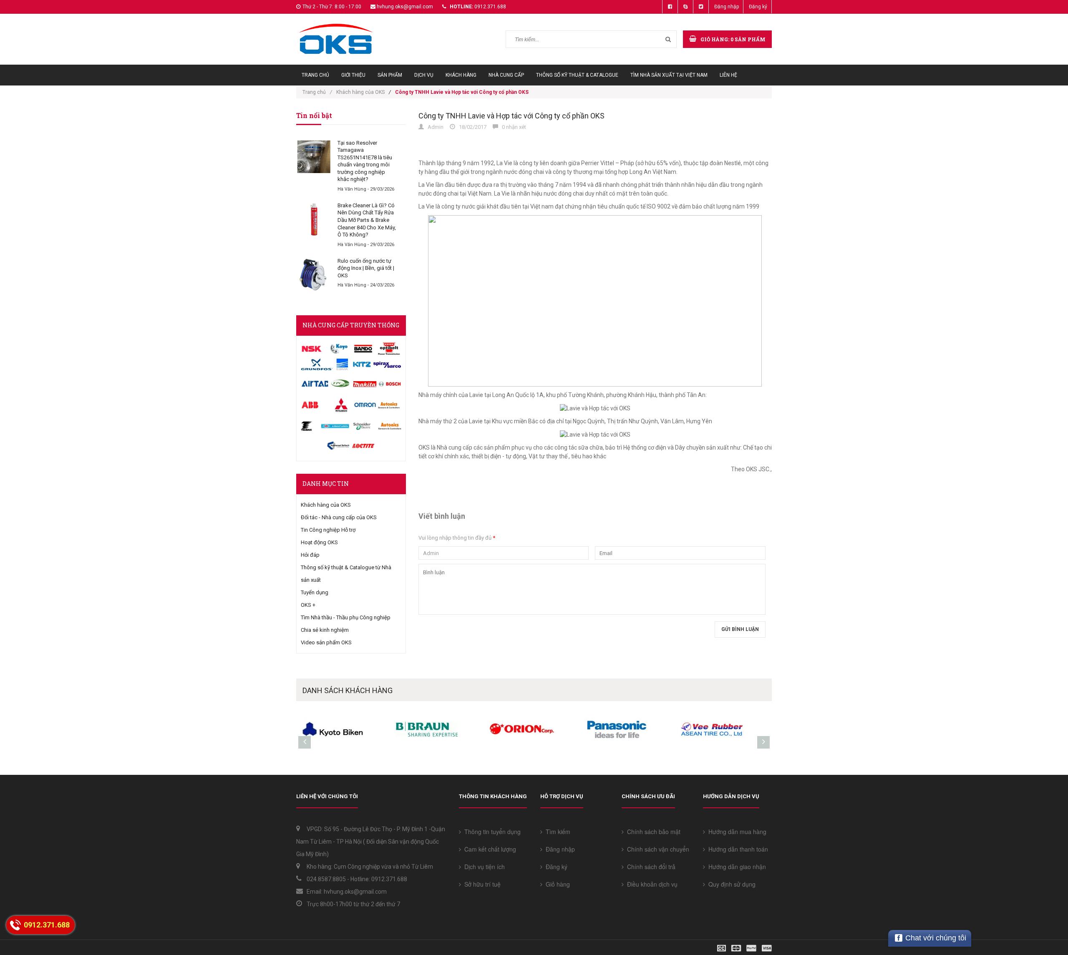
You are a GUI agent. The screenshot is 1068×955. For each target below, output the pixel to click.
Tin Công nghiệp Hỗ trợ (328, 530)
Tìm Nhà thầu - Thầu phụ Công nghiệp (345, 617)
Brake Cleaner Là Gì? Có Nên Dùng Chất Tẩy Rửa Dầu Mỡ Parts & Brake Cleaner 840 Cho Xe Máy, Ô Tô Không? (367, 220)
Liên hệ (728, 75)
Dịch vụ (423, 75)
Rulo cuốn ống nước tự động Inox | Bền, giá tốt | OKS (366, 268)
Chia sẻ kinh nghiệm (325, 630)
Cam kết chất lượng (488, 849)
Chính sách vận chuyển (656, 849)
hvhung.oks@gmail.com (405, 7)
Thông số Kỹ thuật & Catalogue (577, 75)
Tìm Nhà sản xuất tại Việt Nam (669, 75)
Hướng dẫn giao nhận (735, 866)
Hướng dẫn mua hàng (735, 831)
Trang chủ (315, 75)
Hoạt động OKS (319, 542)
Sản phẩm (390, 75)
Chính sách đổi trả (649, 866)
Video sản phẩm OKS (326, 642)
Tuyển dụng (314, 592)
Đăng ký (758, 7)
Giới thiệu (353, 75)
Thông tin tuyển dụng (491, 831)
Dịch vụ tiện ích (483, 866)
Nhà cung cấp (506, 75)
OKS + (308, 605)
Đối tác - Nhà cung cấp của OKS (339, 517)
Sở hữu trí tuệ (481, 884)
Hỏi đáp (310, 555)
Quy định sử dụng (730, 884)
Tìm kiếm (556, 831)
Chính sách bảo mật (652, 831)
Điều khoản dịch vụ (651, 884)
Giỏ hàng (556, 884)
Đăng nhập (726, 7)
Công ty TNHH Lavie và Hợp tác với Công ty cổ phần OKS (511, 115)
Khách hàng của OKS (360, 92)
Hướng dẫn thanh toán (736, 849)
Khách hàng (461, 75)
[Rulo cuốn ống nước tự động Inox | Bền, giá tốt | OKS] (313, 274)
